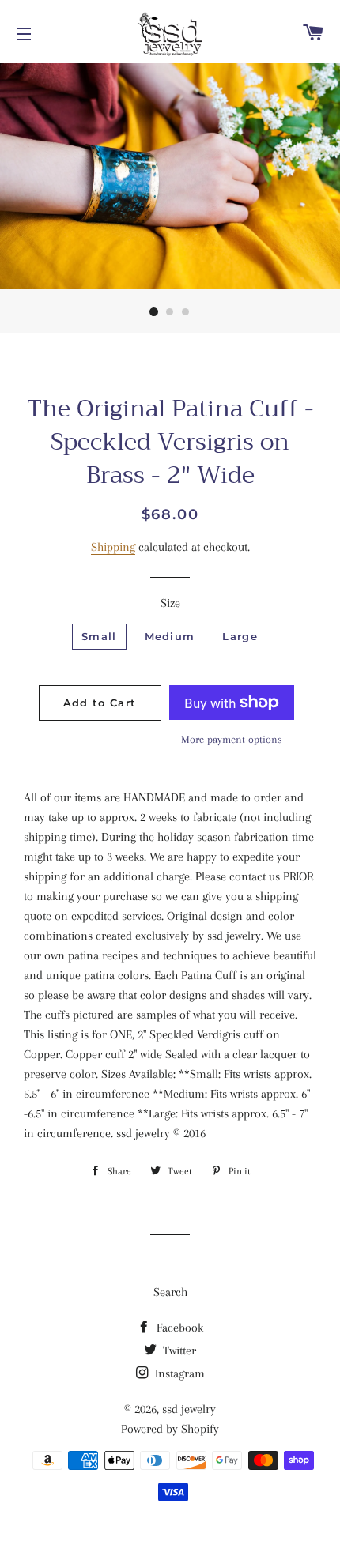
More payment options (231, 739)
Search (170, 1292)
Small (99, 636)
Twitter (178, 1350)
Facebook (178, 1328)
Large (240, 636)
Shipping (113, 547)
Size (170, 603)
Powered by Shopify (170, 1429)
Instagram (178, 1373)
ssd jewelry (189, 1409)
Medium (170, 636)
